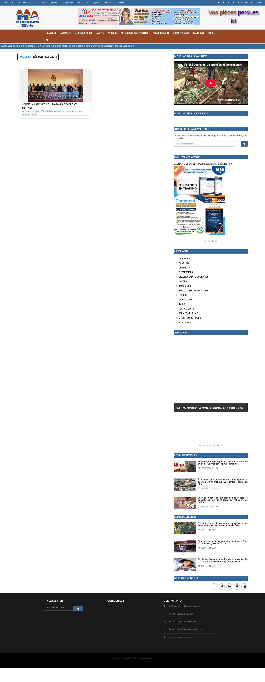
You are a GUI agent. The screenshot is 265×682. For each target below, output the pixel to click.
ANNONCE (112, 33)
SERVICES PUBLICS (188, 313)
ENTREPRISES (186, 272)
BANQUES (184, 263)
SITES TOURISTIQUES (190, 317)
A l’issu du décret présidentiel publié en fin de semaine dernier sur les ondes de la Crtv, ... (223, 524)
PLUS (210, 33)
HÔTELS (183, 281)
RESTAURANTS (186, 308)
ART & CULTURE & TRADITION (135, 33)
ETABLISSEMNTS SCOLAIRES (194, 276)
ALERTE (100, 33)
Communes (184, 258)
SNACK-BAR (185, 322)
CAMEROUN (198, 33)
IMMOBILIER (185, 286)
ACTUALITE (65, 33)
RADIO (182, 304)
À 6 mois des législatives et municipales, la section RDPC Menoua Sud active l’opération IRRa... (223, 481)
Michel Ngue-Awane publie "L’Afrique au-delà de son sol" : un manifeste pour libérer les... (223, 462)
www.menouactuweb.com (180, 637)
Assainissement (161, 33)
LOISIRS (183, 295)
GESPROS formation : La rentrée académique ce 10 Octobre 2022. (210, 407)
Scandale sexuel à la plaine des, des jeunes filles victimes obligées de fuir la (223, 542)
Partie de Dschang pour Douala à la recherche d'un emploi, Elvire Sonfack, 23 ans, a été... (223, 560)
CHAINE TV (184, 267)
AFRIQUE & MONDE (83, 33)
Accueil (52, 33)
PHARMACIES (186, 299)
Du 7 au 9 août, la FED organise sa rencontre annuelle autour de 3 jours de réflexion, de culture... (223, 500)
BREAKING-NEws (181, 33)
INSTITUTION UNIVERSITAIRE (193, 290)
